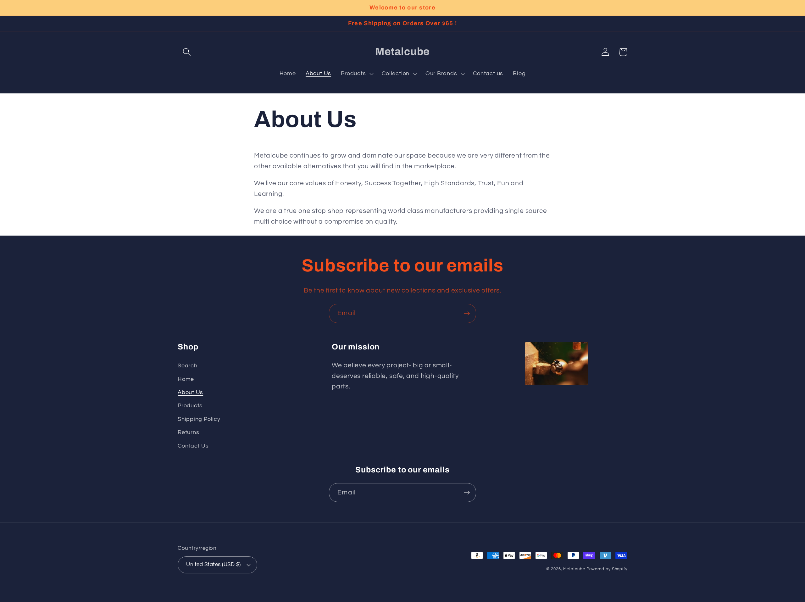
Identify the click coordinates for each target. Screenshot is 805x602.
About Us (190, 392)
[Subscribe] (467, 313)
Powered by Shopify (606, 569)
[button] (187, 52)
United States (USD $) (213, 564)
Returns (188, 432)
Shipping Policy (199, 419)
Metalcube (574, 569)
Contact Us (193, 446)
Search (187, 366)
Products (190, 406)
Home (186, 379)
